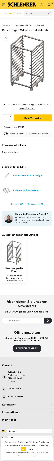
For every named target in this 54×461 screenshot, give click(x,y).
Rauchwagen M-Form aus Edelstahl (30, 25)
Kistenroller (17, 204)
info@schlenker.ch (15, 396)
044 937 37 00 (14, 388)
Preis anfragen (32, 118)
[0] (49, 4)
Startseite (6, 25)
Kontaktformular (27, 348)
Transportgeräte (35, 204)
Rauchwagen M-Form (14, 270)
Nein (31, 449)
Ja (23, 449)
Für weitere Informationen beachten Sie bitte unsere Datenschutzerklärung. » (27, 454)
